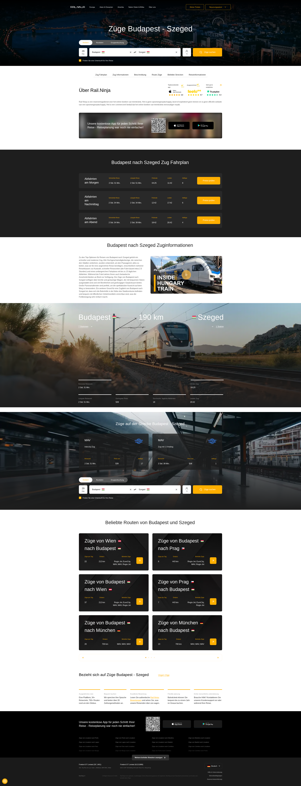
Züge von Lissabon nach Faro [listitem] (88, 746)
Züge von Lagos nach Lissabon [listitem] (125, 742)
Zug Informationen (120, 75)
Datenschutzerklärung (214, 779)
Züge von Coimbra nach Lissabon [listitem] (199, 746)
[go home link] (77, 7)
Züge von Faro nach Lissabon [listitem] (124, 746)
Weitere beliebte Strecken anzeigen (148, 757)
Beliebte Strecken (175, 75)
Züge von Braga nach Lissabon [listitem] (125, 751)
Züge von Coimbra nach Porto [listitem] (198, 751)
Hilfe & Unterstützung (215, 772)
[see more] (139, 560)
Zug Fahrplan (101, 75)
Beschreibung (140, 75)
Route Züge (157, 75)
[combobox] (105, 52)
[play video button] (186, 275)
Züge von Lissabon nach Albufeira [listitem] (163, 738)
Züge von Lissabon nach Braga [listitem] (89, 751)
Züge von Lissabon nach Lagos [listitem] (89, 742)
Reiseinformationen (197, 75)
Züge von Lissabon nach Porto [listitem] (88, 738)
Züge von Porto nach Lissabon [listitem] (125, 738)
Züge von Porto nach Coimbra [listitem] (161, 751)
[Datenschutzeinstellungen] (5, 781)
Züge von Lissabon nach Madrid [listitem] (162, 742)
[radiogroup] (103, 42)
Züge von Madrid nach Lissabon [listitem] (198, 742)
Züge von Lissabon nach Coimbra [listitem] (163, 746)
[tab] (101, 74)
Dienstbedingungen (215, 776)
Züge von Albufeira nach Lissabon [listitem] (199, 738)
